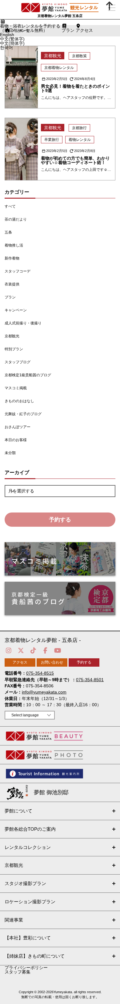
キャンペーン (16, 310)
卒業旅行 (51, 139)
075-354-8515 (40, 673)
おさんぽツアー (17, 427)
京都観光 (12, 336)
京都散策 (79, 56)
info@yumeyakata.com (44, 692)
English (7, 34)
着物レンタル (80, 139)
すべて (10, 206)
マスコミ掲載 (16, 388)
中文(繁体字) (12, 39)
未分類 (10, 453)
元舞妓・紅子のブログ (23, 414)
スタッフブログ (17, 362)
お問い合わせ (52, 662)
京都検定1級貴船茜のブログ (28, 375)
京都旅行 (79, 128)
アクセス (20, 662)
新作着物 (12, 258)
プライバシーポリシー (26, 967)
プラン (10, 297)
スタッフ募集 (17, 972)
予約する (60, 520)
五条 (8, 232)
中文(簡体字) (12, 43)
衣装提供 (12, 284)
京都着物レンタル (59, 67)
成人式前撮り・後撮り (23, 323)
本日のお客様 (16, 440)
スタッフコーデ (17, 271)
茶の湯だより (16, 219)
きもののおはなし (19, 401)
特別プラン (14, 349)
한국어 (6, 47)
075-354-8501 (90, 679)
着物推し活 (14, 245)
